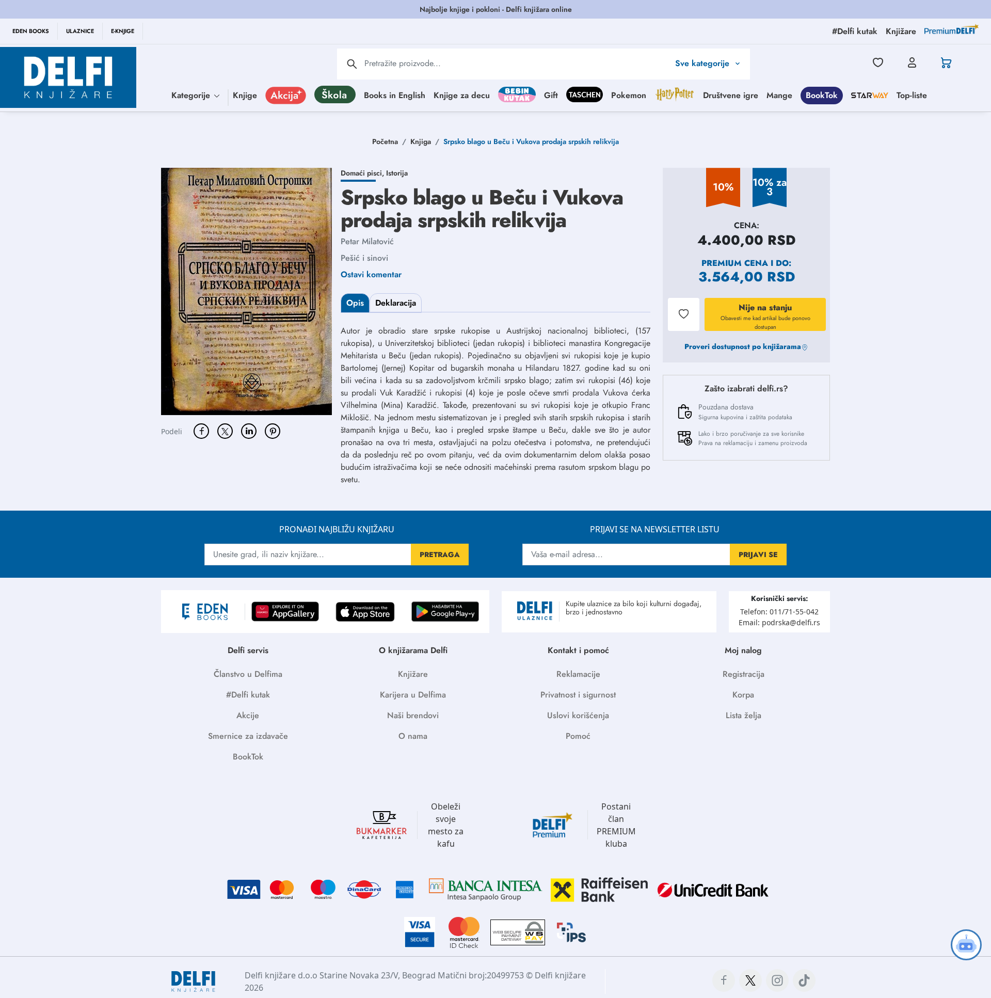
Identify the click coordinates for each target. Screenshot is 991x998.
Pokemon (628, 95)
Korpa (743, 695)
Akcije (247, 715)
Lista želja (743, 715)
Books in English (394, 95)
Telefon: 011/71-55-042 (779, 611)
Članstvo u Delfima (248, 674)
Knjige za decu (462, 95)
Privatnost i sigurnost (578, 695)
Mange (779, 95)
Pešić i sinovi (364, 258)
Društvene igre (730, 95)
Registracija (743, 674)
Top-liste (912, 95)
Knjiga (420, 141)
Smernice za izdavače (248, 736)
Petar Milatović (367, 241)
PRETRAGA (440, 554)
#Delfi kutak (248, 695)
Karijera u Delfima (413, 695)
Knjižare (413, 674)
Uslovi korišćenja (578, 715)
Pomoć (578, 736)
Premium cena (734, 263)
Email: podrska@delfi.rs (779, 622)
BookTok (822, 95)
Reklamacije (578, 674)
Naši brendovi (413, 715)
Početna (385, 141)
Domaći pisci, (363, 173)
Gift (551, 95)
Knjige (245, 95)
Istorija (397, 173)
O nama (412, 736)
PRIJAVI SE (758, 554)
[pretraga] (352, 64)
